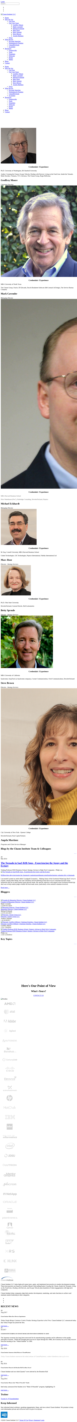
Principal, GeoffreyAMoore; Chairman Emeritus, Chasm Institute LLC (23, 924)
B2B (2, 875)
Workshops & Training (16, 92)
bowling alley (8, 875)
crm (13, 875)
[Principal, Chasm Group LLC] (11, 915)
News (11, 86)
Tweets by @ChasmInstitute (10, 1399)
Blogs (7, 110)
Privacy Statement (34, 1420)
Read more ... (5, 887)
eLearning (12, 95)
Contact (7, 112)
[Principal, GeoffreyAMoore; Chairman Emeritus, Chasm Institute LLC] (24, 922)
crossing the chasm (21, 875)
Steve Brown (17, 83)
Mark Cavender (18, 75)
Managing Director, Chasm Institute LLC (14, 909)
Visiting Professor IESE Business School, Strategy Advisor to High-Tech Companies (27, 931)
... (5, 1358)
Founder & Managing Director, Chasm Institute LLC (17, 902)
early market (31, 875)
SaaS (49, 875)
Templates (12, 103)
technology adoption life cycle (60, 875)
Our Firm (12, 70)
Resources (8, 97)
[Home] (74, 853)
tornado (72, 875)
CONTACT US (38, 995)
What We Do (9, 88)
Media (11, 108)
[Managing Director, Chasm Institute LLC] (14, 907)
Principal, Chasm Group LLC (10, 916)
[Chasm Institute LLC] (8, 14)
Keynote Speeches (15, 90)
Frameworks (13, 99)
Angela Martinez (18, 85)
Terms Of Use (23, 1420)
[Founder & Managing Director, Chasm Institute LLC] (18, 900)
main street (44, 875)
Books (11, 106)
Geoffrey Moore (18, 74)
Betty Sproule (17, 81)
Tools (10, 101)
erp (36, 875)
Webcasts (12, 105)
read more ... (5, 1326)
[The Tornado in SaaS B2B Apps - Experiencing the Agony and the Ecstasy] (25, 872)
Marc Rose (16, 79)
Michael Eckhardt (18, 77)
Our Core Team (14, 72)
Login (3, 2)
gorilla (39, 875)
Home (7, 66)
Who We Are (9, 68)
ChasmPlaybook (14, 94)
